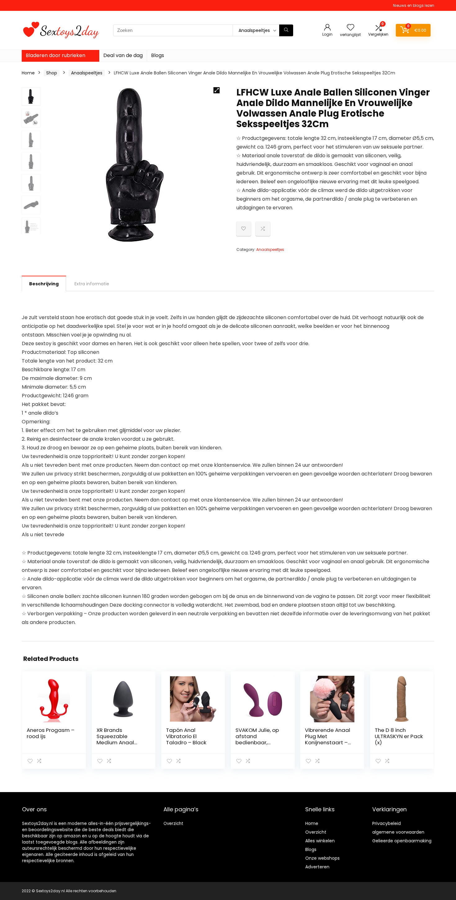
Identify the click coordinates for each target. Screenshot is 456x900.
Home (28, 73)
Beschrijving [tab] (44, 284)
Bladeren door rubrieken (55, 55)
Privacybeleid (386, 823)
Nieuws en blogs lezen (413, 5)
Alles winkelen (320, 841)
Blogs (157, 55)
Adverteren (317, 867)
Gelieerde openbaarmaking (401, 841)
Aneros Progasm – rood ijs (50, 733)
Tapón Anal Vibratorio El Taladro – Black (186, 736)
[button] (216, 90)
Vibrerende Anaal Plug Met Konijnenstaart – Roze (327, 739)
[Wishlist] (350, 28)
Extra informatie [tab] (91, 284)
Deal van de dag (123, 55)
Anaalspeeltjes (86, 73)
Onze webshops (322, 858)
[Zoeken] (286, 30)
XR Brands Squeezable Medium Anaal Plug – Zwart (115, 739)
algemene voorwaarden (398, 832)
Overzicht (173, 823)
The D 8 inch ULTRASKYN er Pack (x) (399, 736)
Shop (51, 73)
